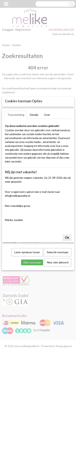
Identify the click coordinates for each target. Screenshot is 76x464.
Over (47, 114)
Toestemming (15, 114)
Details (34, 114)
